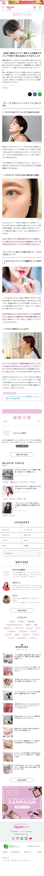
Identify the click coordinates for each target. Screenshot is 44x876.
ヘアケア (5, 540)
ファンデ (11, 638)
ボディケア (27, 535)
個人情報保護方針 (15, 852)
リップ (38, 628)
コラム (4, 546)
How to (5, 88)
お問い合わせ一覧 (15, 860)
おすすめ (5, 482)
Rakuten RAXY (11, 8)
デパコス (32, 482)
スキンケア (5, 530)
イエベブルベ (23, 631)
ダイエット (26, 634)
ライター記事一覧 (22, 446)
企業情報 (5, 852)
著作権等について (28, 852)
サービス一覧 (6, 860)
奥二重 (19, 499)
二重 (24, 499)
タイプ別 (12, 499)
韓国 (35, 625)
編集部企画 (31, 621)
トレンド (12, 515)
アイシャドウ (24, 482)
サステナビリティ (26, 860)
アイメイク (12, 85)
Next (39, 421)
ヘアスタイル (11, 631)
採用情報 (39, 852)
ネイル (26, 540)
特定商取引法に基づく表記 (21, 834)
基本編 (28, 625)
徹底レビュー (14, 482)
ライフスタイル (22, 638)
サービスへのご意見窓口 (26, 831)
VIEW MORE (22, 610)
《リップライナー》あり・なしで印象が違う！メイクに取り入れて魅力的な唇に (22, 398)
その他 (26, 546)
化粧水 (17, 634)
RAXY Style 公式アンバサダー (14, 625)
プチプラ (33, 631)
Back (5, 421)
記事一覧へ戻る (22, 454)
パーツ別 (8, 634)
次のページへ (22, 411)
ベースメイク (28, 530)
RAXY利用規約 (14, 831)
